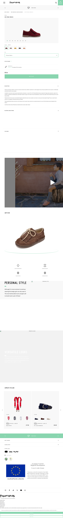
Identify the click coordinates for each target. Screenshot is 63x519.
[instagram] (5, 490)
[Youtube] (21, 490)
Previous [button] (5, 8)
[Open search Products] (56, 2)
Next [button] (57, 8)
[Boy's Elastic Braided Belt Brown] (42, 418)
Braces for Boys (9, 425)
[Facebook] (9, 490)
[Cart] (60, 2)
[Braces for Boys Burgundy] (27, 418)
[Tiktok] (13, 490)
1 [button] (7, 40)
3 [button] (12, 40)
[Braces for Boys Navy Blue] (14, 418)
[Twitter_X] (17, 490)
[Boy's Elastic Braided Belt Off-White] (48, 418)
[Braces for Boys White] (21, 418)
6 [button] (20, 40)
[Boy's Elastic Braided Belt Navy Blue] (36, 418)
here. (56, 510)
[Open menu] (4, 2)
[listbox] (31, 48)
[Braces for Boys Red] (8, 418)
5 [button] (17, 40)
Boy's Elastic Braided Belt (38, 425)
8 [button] (25, 40)
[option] (11, 48)
